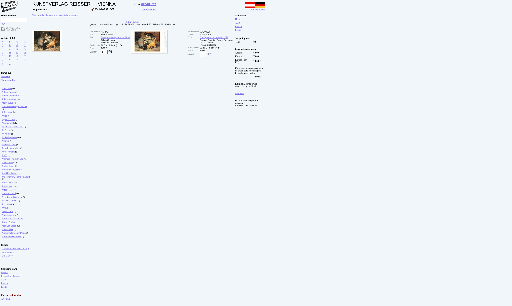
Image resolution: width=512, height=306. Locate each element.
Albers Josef (8, 123)
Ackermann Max (10, 99)
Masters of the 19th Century (15, 248)
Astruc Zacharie (9, 222)
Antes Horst (7, 190)
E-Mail (4, 287)
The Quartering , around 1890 (115, 37)
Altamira (5, 141)
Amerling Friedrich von (12, 159)
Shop (34, 15)
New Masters (8, 252)
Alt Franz (6, 130)
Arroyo (5, 208)
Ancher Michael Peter (12, 169)
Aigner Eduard (8, 119)
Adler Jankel (8, 112)
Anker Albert (7, 182)
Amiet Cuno (7, 162)
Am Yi (4, 155)
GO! (4, 24)
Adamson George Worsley (14, 106)
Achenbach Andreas (11, 95)
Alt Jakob (6, 134)
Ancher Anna (8, 166)
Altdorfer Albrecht (10, 148)
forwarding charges (10, 276)
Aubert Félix (7, 229)
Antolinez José (9, 193)
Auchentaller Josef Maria (14, 233)
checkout (239, 93)
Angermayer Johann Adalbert (16, 177)
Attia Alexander (9, 226)
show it (4, 272)
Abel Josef (7, 88)
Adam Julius (7, 103)
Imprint (4, 283)
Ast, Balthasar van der (12, 218)
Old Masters (8, 256)
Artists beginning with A (50, 15)
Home (238, 19)
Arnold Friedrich (9, 200)
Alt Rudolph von (9, 137)
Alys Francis (8, 152)
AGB (3, 279)
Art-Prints (5, 299)
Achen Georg (8, 92)
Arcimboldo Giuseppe (12, 197)
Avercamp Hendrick (11, 236)
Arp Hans (6, 204)
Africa (4, 116)
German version (257, 9)
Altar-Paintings (9, 144)
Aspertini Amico (9, 215)
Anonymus (7, 186)
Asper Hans (7, 211)
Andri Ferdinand (9, 173)
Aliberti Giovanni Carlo (12, 126)
